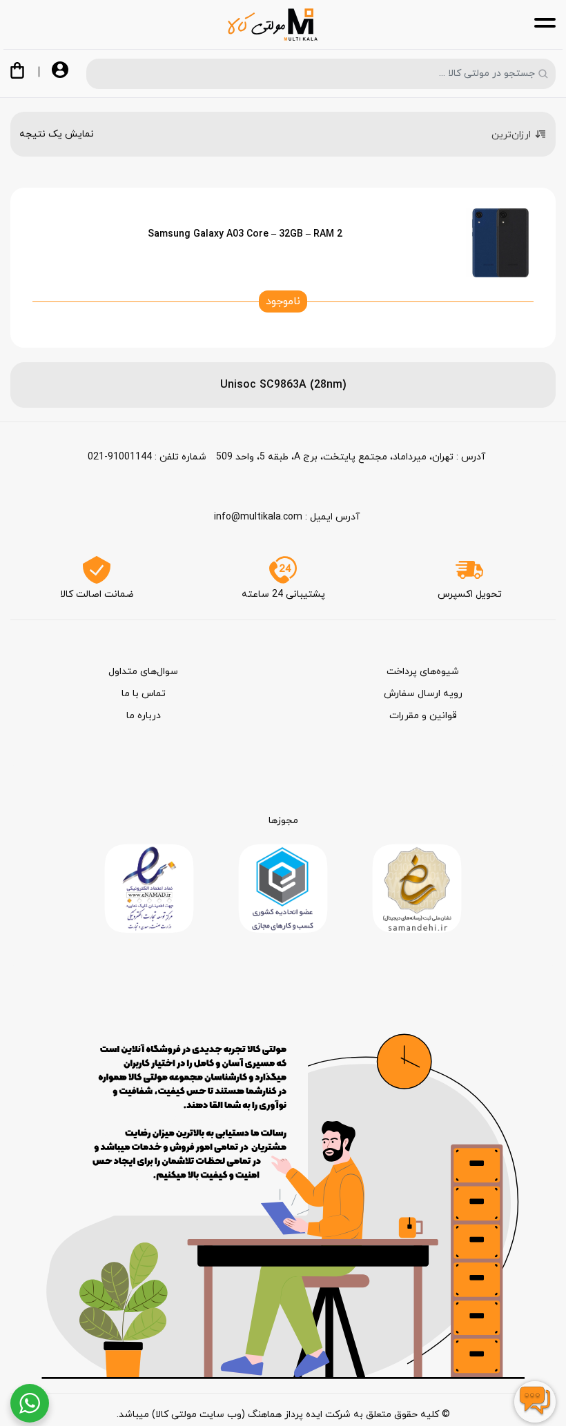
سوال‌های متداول (143, 671)
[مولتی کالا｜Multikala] (273, 24)
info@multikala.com (258, 517)
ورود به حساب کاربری (60, 71)
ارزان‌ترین (511, 134)
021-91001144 (120, 457)
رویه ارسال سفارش (423, 693)
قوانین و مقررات (423, 715)
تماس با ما (143, 693)
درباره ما (143, 715)
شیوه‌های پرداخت (423, 671)
